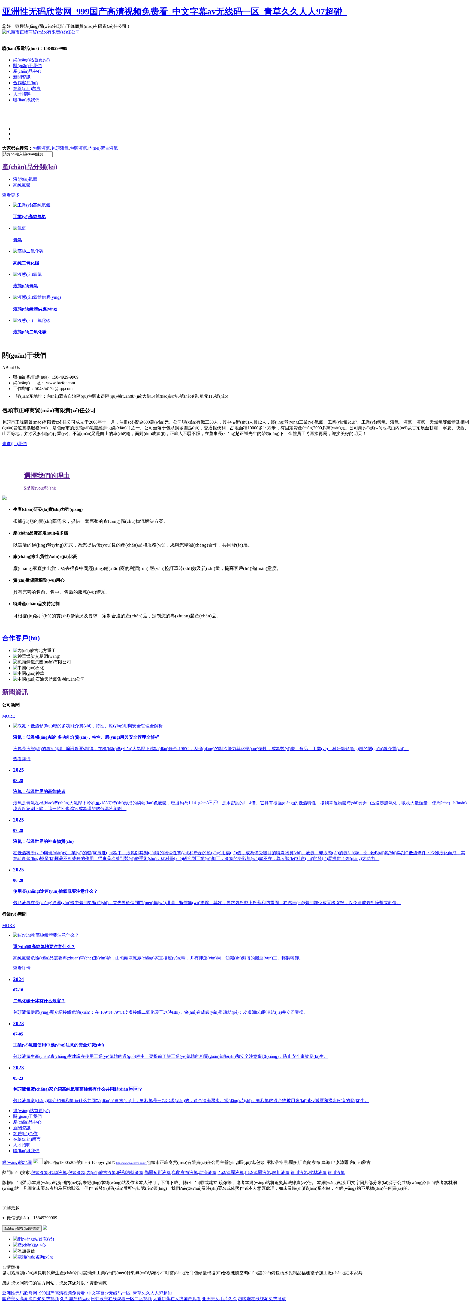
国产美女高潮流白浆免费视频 (30, 1298)
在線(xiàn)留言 (27, 88)
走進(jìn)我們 (14, 443)
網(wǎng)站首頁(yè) (31, 60)
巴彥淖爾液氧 (231, 1172)
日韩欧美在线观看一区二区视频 (121, 1298)
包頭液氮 (41, 148)
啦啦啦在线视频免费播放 (262, 1298)
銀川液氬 (299, 1172)
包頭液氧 (60, 148)
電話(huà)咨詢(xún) (35, 1257)
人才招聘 (22, 94)
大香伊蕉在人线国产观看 (177, 1298)
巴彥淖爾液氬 (258, 1172)
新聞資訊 (22, 77)
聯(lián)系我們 (26, 100)
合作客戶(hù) (25, 82)
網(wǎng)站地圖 (17, 1162)
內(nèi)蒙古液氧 (103, 148)
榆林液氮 (318, 1172)
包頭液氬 (78, 148)
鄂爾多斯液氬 (157, 1172)
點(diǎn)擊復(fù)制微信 (22, 1228)
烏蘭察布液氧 (185, 1172)
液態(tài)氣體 (25, 179)
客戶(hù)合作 (25, 1133)
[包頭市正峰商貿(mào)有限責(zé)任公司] (41, 32)
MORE (8, 716)
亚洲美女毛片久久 (219, 1298)
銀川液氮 (280, 1172)
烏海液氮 (207, 1172)
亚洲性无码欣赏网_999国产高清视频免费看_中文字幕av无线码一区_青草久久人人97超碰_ (174, 11)
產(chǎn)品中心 (27, 71)
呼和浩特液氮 (130, 1172)
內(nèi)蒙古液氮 (101, 1172)
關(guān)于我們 (27, 65)
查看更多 (11, 195)
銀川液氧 (336, 1172)
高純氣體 (22, 185)
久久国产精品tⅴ (75, 1298)
